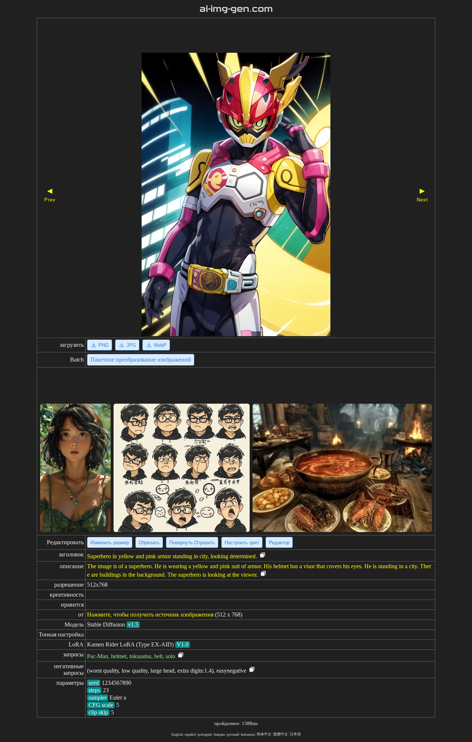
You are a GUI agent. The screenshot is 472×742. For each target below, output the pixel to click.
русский (233, 734)
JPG (131, 345)
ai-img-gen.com (236, 8)
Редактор (279, 542)
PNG (103, 345)
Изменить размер (109, 542)
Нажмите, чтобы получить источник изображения (150, 614)
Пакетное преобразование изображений (140, 359)
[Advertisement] (223, 36)
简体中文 (264, 734)
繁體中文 (280, 734)
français (219, 734)
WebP (160, 345)
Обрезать (149, 542)
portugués (205, 734)
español (190, 734)
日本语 (295, 734)
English (177, 734)
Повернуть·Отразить (192, 542)
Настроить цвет (242, 542)
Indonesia (248, 734)
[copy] (262, 555)
